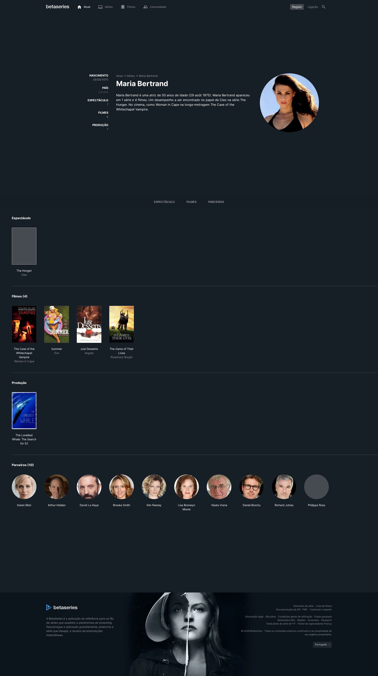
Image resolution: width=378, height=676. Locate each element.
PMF (305, 609)
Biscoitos (271, 616)
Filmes (191, 201)
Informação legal (254, 616)
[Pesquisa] (323, 7)
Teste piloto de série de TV (280, 623)
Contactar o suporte (321, 609)
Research (326, 620)
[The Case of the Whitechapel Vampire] (24, 324)
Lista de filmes (324, 605)
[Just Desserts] (89, 324)
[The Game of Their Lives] (121, 324)
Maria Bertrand (148, 75)
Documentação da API (288, 609)
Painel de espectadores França (315, 623)
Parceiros (216, 201)
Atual (119, 75)
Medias (301, 620)
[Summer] (56, 324)
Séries (131, 75)
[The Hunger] (24, 246)
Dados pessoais (323, 616)
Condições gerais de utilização (295, 616)
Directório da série (304, 605)
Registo (297, 6)
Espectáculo (164, 201)
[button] (24, 493)
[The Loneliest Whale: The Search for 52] (24, 410)
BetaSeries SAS (286, 620)
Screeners (313, 620)
